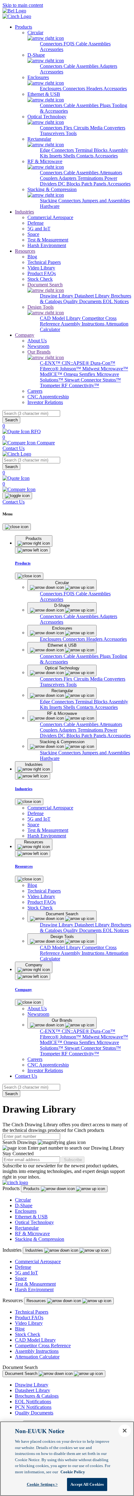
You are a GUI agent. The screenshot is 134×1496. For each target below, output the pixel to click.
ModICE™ (52, 374)
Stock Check (27, 1334)
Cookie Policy (72, 1472)
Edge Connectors (57, 150)
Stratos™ (112, 379)
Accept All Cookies (87, 1484)
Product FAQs (29, 1317)
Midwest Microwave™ (105, 368)
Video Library (29, 1323)
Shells (69, 155)
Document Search (22, 1373)
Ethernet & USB (31, 1216)
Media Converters (107, 127)
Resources (25, 251)
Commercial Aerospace (38, 1261)
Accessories (51, 49)
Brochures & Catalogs (37, 1396)
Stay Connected (18, 1153)
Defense (23, 1267)
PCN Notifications (33, 1407)
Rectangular (27, 1228)
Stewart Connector (84, 379)
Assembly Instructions (83, 323)
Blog (20, 1328)
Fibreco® (50, 368)
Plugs (106, 105)
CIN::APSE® (76, 363)
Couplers (49, 178)
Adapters (108, 66)
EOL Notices (116, 301)
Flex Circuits (77, 127)
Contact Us (13, 448)
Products (23, 27)
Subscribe (73, 1159)
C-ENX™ (51, 363)
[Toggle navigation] (17, 495)
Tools (71, 133)
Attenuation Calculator (37, 1356)
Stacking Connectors (61, 200)
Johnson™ (71, 368)
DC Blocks (69, 183)
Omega (71, 374)
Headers (94, 88)
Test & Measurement (35, 1284)
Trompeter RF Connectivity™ (69, 385)
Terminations (91, 178)
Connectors (52, 43)
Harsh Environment (34, 1289)
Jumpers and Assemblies (106, 200)
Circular (23, 1200)
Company (24, 335)
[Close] (16, 526)
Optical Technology (34, 1222)
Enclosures (51, 88)
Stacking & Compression (39, 1239)
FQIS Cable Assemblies (87, 43)
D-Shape (23, 1205)
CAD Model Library (61, 318)
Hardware (50, 206)
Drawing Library (57, 295)
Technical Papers (31, 1312)
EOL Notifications (33, 1401)
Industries (24, 211)
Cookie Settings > (42, 1484)
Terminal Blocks (91, 150)
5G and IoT (26, 1272)
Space (21, 1278)
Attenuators (110, 172)
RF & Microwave (32, 1233)
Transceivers (53, 133)
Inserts (56, 155)
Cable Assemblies (81, 66)
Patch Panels (94, 183)
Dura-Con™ (102, 363)
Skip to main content (22, 5)
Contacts (85, 155)
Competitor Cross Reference (43, 1345)
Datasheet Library (92, 295)
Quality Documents (83, 301)
